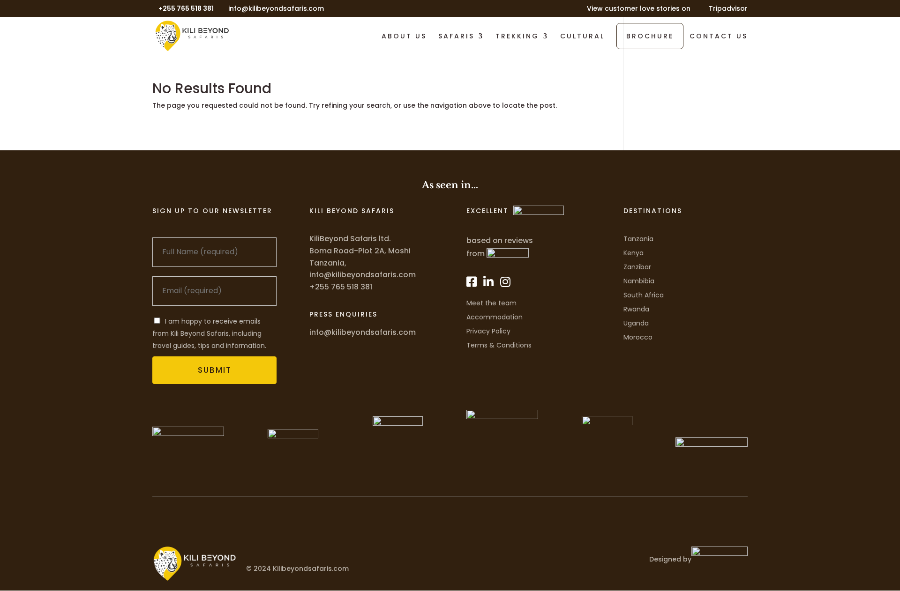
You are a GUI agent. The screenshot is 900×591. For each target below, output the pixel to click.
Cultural (582, 37)
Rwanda (636, 309)
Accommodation (494, 317)
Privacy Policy (488, 331)
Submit (215, 370)
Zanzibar (637, 267)
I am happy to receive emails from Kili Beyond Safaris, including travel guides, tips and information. (209, 333)
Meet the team (491, 303)
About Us (404, 37)
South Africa (643, 295)
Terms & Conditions (499, 345)
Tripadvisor (728, 9)
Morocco (637, 337)
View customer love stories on (638, 9)
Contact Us (719, 37)
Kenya (633, 253)
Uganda (636, 323)
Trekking (517, 37)
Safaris (456, 37)
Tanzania (638, 239)
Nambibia (638, 281)
